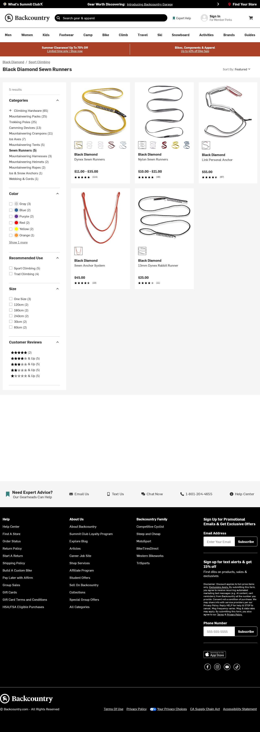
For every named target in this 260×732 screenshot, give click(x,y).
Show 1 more (18, 242)
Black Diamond (13, 62)
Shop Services (79, 563)
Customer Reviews (25, 341)
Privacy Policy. (234, 614)
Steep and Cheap (148, 534)
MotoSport (143, 541)
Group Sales (11, 585)
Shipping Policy (14, 563)
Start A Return (13, 555)
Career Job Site (80, 555)
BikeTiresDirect (147, 548)
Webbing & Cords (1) (23, 179)
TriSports (143, 563)
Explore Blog (78, 541)
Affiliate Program (81, 570)
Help (6, 519)
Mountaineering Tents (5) (27, 144)
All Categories (79, 607)
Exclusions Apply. (219, 587)
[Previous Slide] (42, 4)
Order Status (12, 541)
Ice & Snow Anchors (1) (25, 173)
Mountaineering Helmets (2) (29, 161)
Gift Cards (10, 592)
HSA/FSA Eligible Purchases (23, 607)
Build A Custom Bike (17, 570)
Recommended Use (26, 257)
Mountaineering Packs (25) (28, 116)
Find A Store (11, 534)
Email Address (215, 533)
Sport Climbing (39, 62)
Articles (75, 548)
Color (13, 193)
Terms (220, 614)
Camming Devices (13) (25, 127)
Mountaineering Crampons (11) (31, 133)
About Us (76, 519)
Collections (77, 592)
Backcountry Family (151, 519)
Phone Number (215, 623)
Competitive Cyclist (150, 526)
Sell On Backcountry (84, 585)
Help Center (11, 526)
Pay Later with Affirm (18, 577)
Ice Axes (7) (17, 139)
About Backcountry (82, 526)
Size (12, 288)
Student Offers (79, 577)
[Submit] (58, 17)
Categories (18, 100)
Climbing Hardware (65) (31, 110)
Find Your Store (245, 4)
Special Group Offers (84, 599)
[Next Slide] (218, 4)
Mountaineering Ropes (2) (27, 167)
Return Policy (12, 548)
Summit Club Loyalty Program (91, 534)
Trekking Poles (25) (23, 122)
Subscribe (246, 541)
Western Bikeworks (150, 555)
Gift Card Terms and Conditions (25, 599)
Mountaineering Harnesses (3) (30, 156)
